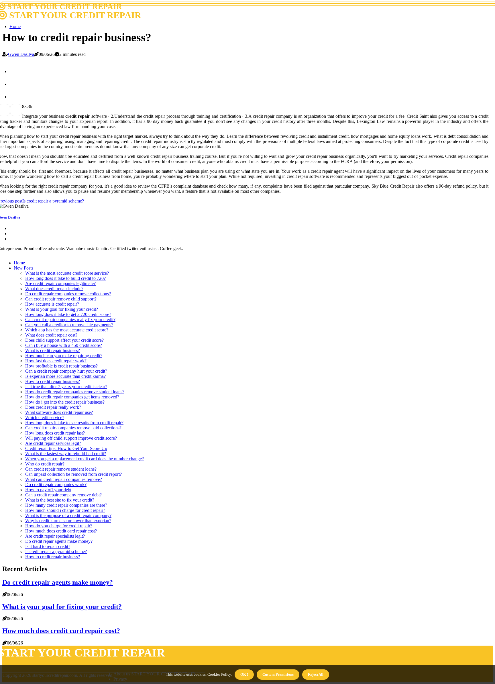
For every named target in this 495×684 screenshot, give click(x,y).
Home (15, 26)
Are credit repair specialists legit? (55, 536)
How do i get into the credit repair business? (65, 402)
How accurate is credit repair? (52, 304)
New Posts (23, 268)
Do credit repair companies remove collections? (68, 293)
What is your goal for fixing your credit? (61, 309)
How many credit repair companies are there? (66, 505)
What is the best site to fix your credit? (59, 500)
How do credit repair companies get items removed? (72, 396)
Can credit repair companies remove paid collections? (73, 427)
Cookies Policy (219, 674)
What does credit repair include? (54, 288)
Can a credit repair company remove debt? (63, 494)
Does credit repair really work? (53, 407)
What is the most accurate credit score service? (67, 273)
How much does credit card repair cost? (61, 530)
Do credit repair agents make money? (59, 541)
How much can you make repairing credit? (63, 355)
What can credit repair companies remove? (63, 479)
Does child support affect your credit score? (64, 340)
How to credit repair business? (52, 381)
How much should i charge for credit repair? (65, 510)
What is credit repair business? (52, 350)
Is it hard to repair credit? (47, 546)
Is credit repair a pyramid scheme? (56, 551)
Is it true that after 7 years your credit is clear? (66, 386)
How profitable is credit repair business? (61, 365)
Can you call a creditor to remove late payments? (69, 324)
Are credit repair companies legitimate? (60, 283)
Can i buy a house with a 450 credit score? (63, 345)
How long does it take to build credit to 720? (65, 278)
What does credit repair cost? (51, 335)
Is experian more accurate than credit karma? (65, 376)
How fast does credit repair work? (56, 360)
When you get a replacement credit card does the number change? (84, 458)
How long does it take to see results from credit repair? (74, 422)
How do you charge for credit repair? (58, 525)
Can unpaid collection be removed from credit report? (73, 474)
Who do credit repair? (44, 463)
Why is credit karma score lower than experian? (68, 520)
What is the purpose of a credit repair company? (68, 515)
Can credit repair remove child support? (61, 298)
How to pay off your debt (48, 489)
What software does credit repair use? (59, 412)
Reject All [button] (315, 674)
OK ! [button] (244, 674)
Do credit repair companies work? (56, 484)
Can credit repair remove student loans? (61, 469)
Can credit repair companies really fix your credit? (70, 319)
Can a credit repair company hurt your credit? (66, 371)
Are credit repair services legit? (53, 443)
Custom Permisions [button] (278, 674)
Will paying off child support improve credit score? (71, 438)
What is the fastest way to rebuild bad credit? (65, 453)
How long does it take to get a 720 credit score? (68, 314)
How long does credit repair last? (55, 433)
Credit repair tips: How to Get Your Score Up (66, 448)
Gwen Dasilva (21, 54)
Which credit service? (44, 417)
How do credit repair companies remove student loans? (74, 391)
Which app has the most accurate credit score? (66, 329)
